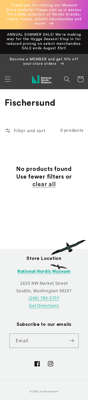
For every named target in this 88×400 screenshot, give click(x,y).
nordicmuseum (48, 391)
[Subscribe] (71, 341)
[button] (7, 79)
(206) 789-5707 (44, 298)
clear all (44, 184)
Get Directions (44, 305)
